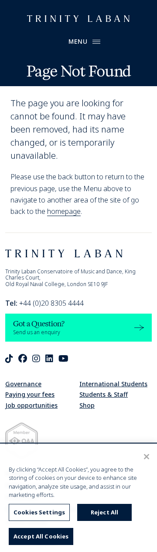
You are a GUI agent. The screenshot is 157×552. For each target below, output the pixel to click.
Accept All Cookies (41, 536)
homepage (64, 211)
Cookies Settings (39, 512)
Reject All (104, 512)
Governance (23, 384)
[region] (78, 498)
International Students (113, 384)
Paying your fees (30, 394)
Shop (87, 405)
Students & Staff (103, 394)
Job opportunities (31, 405)
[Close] (146, 456)
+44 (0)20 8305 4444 (44, 303)
